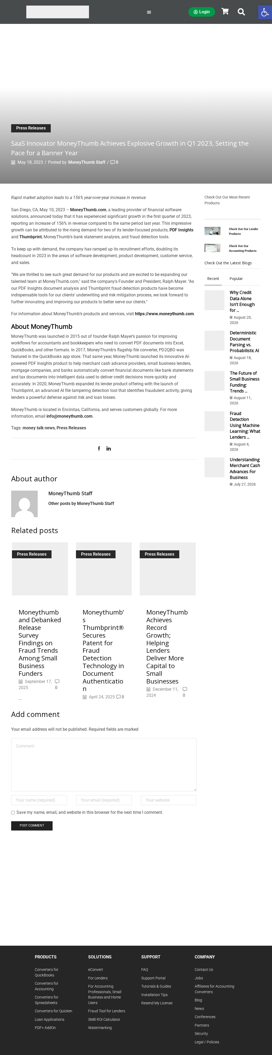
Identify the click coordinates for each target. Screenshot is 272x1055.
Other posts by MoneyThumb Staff (81, 503)
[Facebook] (100, 449)
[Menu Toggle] (149, 12)
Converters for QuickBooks (46, 972)
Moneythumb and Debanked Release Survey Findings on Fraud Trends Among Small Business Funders (40, 642)
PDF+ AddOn (45, 1028)
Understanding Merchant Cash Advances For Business (245, 468)
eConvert (95, 969)
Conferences (205, 1017)
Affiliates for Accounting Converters (214, 989)
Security (201, 1033)
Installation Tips (154, 995)
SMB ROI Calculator (104, 1019)
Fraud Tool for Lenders (106, 1011)
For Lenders (98, 978)
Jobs (199, 978)
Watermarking (100, 1028)
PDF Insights (181, 229)
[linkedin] (107, 449)
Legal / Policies (207, 1042)
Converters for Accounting (46, 986)
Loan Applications (49, 1019)
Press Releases (31, 128)
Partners (202, 1025)
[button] (241, 12)
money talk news (39, 427)
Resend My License (156, 1003)
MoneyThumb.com (88, 209)
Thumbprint (30, 236)
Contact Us (204, 969)
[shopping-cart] (225, 11)
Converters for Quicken (53, 1011)
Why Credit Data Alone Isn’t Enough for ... (242, 301)
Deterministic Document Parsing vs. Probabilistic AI (244, 341)
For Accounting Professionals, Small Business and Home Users (104, 994)
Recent (213, 278)
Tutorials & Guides (156, 986)
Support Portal (153, 978)
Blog (198, 1000)
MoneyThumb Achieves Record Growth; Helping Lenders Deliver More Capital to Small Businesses (167, 646)
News (199, 1008)
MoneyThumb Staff (86, 162)
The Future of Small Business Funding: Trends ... (245, 382)
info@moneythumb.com (69, 416)
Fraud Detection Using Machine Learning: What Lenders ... (245, 425)
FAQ (144, 969)
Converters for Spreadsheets (46, 1000)
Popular (236, 278)
